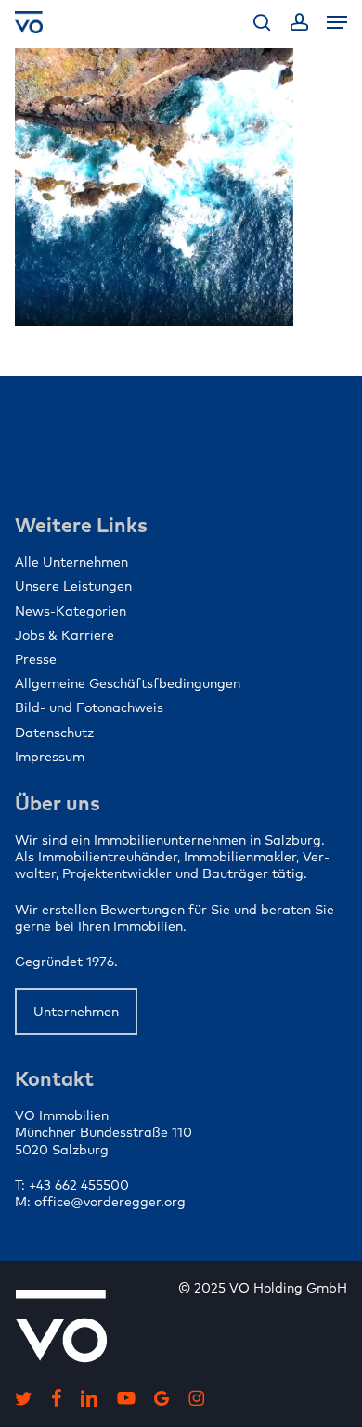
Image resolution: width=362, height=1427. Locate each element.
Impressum (49, 756)
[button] (337, 22)
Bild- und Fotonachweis (89, 707)
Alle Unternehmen (71, 562)
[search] (261, 22)
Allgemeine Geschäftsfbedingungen (127, 683)
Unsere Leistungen (73, 586)
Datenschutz (54, 732)
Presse (36, 659)
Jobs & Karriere (64, 635)
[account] (298, 22)
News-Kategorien (70, 611)
